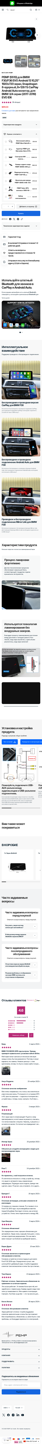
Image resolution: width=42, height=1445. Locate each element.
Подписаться (21, 1392)
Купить (21, 213)
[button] (2, 9)
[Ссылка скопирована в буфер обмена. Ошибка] (22, 219)
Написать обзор (18, 1035)
